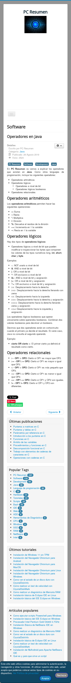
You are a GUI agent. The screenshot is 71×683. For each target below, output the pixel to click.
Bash (15, 504)
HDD (15, 514)
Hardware (18, 494)
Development (42, 164)
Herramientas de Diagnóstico (27, 517)
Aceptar (45, 678)
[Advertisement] (35, 72)
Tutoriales (18, 498)
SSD (15, 527)
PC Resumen (14, 164)
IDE (15, 507)
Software (28, 164)
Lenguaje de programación (26, 488)
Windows (17, 524)
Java (22, 151)
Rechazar (61, 675)
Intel (15, 537)
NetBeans (18, 534)
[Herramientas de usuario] (59, 145)
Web (15, 511)
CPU (15, 520)
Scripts (16, 501)
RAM (15, 530)
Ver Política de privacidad (25, 673)
